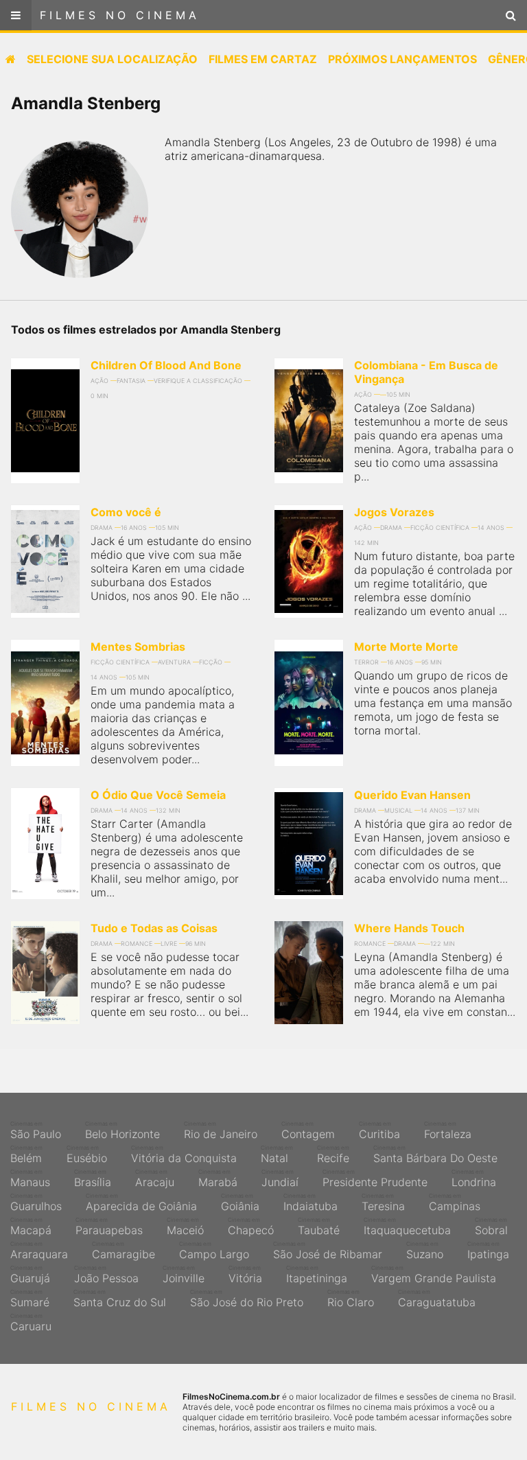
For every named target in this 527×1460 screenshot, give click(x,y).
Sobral (491, 1226)
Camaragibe (123, 1250)
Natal (277, 1154)
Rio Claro (350, 1298)
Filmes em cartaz (263, 59)
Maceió (185, 1226)
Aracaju (154, 1178)
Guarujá (30, 1274)
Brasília (92, 1178)
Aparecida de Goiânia (141, 1202)
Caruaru (30, 1322)
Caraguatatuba (437, 1298)
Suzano (424, 1250)
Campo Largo (214, 1250)
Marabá (217, 1178)
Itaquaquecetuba (407, 1226)
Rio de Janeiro (220, 1130)
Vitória (245, 1274)
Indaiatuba (310, 1202)
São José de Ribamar (327, 1250)
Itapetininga (316, 1274)
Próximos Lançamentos (402, 59)
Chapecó (251, 1226)
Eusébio (87, 1154)
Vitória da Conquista (184, 1154)
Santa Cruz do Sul (119, 1298)
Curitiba (379, 1130)
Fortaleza (447, 1130)
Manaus (30, 1178)
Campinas (454, 1202)
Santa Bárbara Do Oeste (435, 1154)
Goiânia (240, 1202)
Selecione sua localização (112, 59)
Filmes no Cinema (120, 15)
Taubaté (319, 1226)
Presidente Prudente (375, 1178)
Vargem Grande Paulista (433, 1274)
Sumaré (29, 1298)
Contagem (308, 1130)
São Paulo (35, 1130)
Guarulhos (36, 1202)
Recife (333, 1154)
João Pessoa (106, 1274)
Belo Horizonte (122, 1130)
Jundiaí (279, 1178)
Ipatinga (488, 1250)
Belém (26, 1154)
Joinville (183, 1274)
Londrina (474, 1178)
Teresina (383, 1202)
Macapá (30, 1226)
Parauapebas (109, 1226)
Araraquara (39, 1250)
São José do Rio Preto (246, 1298)
